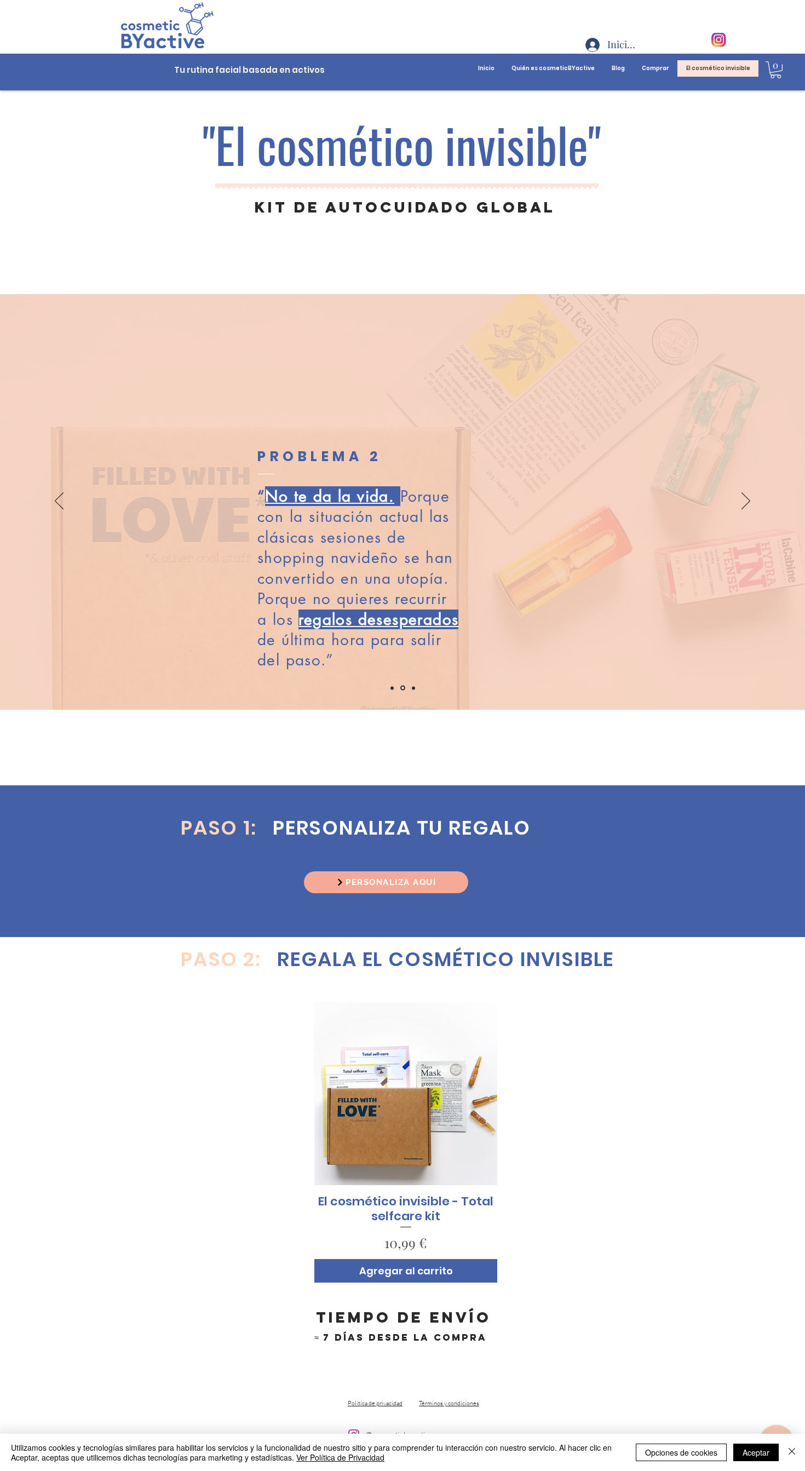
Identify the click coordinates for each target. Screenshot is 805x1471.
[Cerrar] (791, 1452)
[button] (776, 69)
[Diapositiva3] (413, 687)
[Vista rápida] (405, 1093)
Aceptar (756, 1452)
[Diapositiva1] (392, 687)
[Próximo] (745, 501)
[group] (406, 1142)
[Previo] (59, 501)
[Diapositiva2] (402, 688)
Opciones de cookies (681, 1452)
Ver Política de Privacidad (340, 1457)
